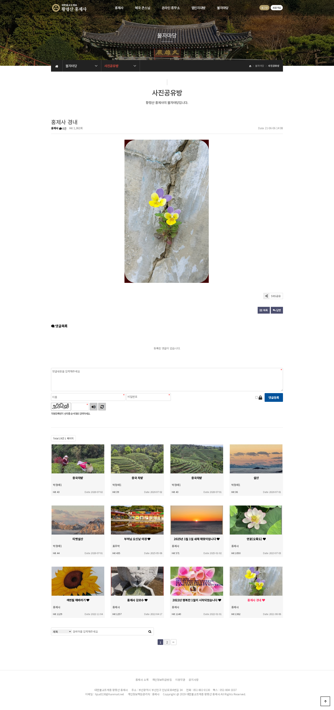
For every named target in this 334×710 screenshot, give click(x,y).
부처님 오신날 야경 (135, 539)
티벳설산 (77, 539)
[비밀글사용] (260, 397)
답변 (278, 310)
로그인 (264, 7)
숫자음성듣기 (93, 407)
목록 (265, 310)
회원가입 (277, 7)
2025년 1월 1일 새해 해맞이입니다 (195, 539)
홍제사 (119, 7)
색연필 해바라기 (76, 600)
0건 (64, 128)
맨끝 (173, 642)
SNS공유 (275, 296)
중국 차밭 (137, 478)
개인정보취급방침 (162, 680)
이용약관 (180, 680)
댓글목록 (61, 325)
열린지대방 (198, 7)
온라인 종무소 (171, 7)
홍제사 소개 (141, 680)
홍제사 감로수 (136, 600)
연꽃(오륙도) (255, 539)
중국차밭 (77, 478)
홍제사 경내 (254, 600)
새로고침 (102, 407)
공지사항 (194, 680)
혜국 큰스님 (142, 7)
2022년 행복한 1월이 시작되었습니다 (195, 600)
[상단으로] (325, 701)
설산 (256, 478)
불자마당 (222, 7)
